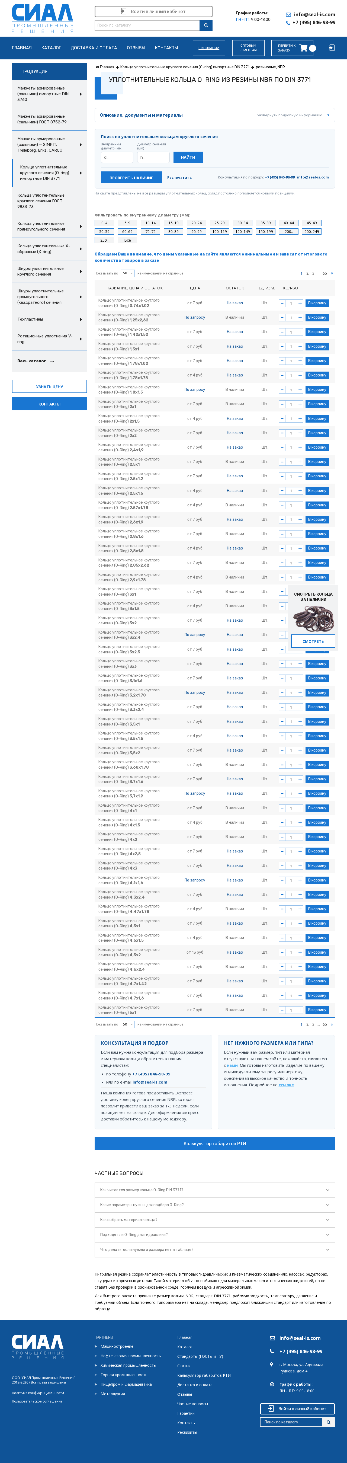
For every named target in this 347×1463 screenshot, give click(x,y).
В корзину (317, 303)
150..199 (265, 231)
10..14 (150, 222)
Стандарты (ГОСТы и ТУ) (200, 1356)
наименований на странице (139, 273)
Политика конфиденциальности (38, 1393)
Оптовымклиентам (248, 48)
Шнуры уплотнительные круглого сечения (40, 271)
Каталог (51, 48)
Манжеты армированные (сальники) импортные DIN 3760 (43, 94)
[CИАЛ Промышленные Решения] (42, 17)
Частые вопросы (192, 1403)
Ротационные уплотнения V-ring (45, 339)
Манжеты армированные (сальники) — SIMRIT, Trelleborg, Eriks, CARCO (41, 144)
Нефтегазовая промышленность (131, 1355)
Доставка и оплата (94, 48)
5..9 (127, 222)
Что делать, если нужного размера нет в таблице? (147, 1249)
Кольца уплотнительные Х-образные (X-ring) (43, 249)
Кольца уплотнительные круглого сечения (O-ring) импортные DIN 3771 (44, 173)
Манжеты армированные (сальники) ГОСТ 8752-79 (42, 119)
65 (325, 273)
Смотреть (313, 641)
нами (232, 1065)
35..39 (266, 222)
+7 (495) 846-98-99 (314, 22)
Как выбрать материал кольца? (129, 1220)
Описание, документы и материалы (211, 115)
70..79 (150, 231)
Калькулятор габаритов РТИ (215, 1143)
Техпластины (30, 319)
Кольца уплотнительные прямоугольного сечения (41, 226)
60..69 (127, 231)
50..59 (104, 231)
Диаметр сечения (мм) (151, 146)
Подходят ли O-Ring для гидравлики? (134, 1234)
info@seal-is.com (314, 14)
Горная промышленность (124, 1374)
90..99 (196, 231)
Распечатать (179, 177)
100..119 (219, 231)
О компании (208, 48)
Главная (22, 48)
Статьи (184, 1365)
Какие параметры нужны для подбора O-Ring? (142, 1205)
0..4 (104, 222)
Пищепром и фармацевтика (126, 1384)
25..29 (219, 222)
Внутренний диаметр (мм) (111, 146)
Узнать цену (49, 386)
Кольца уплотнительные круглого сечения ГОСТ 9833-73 (41, 201)
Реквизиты (187, 1432)
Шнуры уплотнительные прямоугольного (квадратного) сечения (40, 297)
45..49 (312, 222)
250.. (104, 240)
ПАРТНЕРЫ (104, 1337)
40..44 (289, 222)
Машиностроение (117, 1346)
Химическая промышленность (128, 1365)
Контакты (166, 48)
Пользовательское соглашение (37, 1401)
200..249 (311, 231)
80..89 (173, 231)
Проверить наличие (131, 177)
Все (127, 240)
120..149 (242, 231)
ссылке (286, 1084)
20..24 (196, 222)
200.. (289, 231)
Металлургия (113, 1393)
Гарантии (186, 1413)
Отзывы (136, 48)
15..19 (173, 222)
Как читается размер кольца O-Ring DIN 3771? (141, 1190)
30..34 (242, 222)
